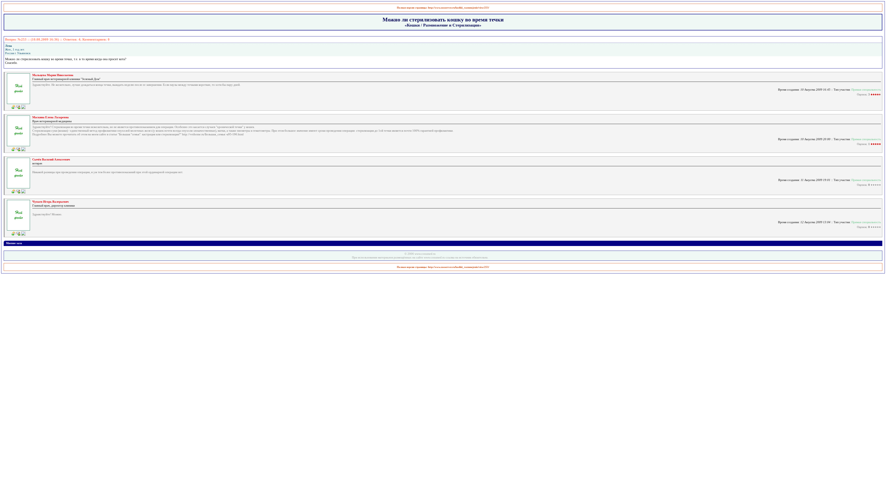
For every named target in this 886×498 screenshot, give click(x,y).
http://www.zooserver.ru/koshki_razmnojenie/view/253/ (458, 7)
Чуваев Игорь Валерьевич (50, 201)
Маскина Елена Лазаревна (50, 117)
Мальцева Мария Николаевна (52, 75)
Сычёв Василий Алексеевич (51, 159)
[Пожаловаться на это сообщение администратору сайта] (23, 107)
